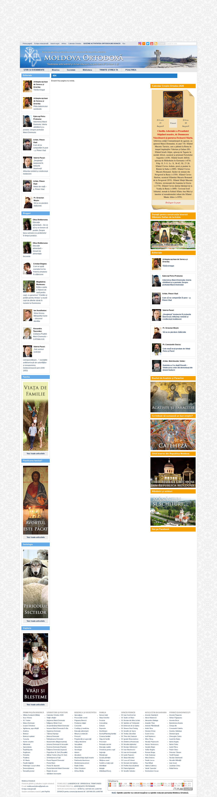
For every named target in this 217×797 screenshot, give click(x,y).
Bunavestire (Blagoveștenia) (57, 742)
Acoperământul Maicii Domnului (58, 726)
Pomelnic (26, 755)
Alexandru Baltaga (151, 720)
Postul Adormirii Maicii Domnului (58, 768)
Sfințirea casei (104, 760)
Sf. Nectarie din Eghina (129, 763)
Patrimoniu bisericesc (82, 760)
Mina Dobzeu (150, 758)
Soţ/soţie (102, 752)
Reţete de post (52, 771)
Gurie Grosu (149, 734)
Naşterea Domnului (53, 731)
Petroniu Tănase (175, 752)
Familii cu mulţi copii (106, 763)
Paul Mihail (149, 763)
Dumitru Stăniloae (175, 731)
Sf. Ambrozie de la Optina (130, 726)
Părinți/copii (103, 755)
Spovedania (27, 747)
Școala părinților (105, 758)
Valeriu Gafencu (150, 766)
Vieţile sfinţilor (51, 718)
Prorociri (77, 736)
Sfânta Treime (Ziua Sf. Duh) (57, 755)
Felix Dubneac (150, 755)
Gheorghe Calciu (175, 736)
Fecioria (102, 720)
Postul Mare (51, 763)
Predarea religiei (80, 723)
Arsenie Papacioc (175, 715)
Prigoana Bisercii (80, 720)
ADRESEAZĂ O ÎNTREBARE (84, 786)
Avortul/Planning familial (107, 734)
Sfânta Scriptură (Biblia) (31, 715)
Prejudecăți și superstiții (82, 739)
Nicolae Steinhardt (175, 758)
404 (54, 75)
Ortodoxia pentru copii (107, 750)
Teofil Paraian (174, 755)
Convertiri (77, 726)
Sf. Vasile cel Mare (127, 718)
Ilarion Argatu (174, 742)
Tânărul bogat (41, 86)
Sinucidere (78, 747)
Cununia (26, 739)
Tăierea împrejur (52, 734)
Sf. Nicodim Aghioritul (128, 744)
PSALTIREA (130, 70)
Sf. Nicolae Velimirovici (129, 747)
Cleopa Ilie (173, 726)
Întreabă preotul (28, 771)
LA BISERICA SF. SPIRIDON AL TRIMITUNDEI (84, 783)
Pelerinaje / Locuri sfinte (31, 766)
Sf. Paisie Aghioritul (128, 768)
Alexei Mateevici (151, 718)
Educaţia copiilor (105, 747)
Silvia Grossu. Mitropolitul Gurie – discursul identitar (40, 316)
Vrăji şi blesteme (80, 742)
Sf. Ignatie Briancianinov (129, 739)
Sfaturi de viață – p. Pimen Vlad (40, 185)
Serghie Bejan (150, 747)
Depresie (102, 728)
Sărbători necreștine (54, 774)
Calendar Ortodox (74, 43)
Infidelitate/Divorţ (105, 771)
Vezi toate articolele (36, 453)
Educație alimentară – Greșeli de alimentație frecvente (35, 249)
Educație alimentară (81, 731)
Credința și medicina (81, 728)
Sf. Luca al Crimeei (128, 760)
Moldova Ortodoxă (28, 781)
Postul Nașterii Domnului (55, 760)
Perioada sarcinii (105, 744)
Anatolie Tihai (150, 723)
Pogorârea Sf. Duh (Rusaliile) (57, 752)
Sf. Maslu (26, 760)
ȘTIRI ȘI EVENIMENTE (34, 70)
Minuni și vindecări (81, 734)
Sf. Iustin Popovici (127, 755)
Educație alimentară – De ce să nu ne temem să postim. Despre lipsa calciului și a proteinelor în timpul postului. (35, 228)
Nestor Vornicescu (151, 744)
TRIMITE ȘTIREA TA (108, 70)
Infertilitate (102, 766)
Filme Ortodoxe (79, 768)
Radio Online (79, 766)
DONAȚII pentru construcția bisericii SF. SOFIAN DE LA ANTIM (80, 791)
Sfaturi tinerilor (104, 718)
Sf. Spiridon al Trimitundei (130, 723)
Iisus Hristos (27, 718)
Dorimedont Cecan (152, 771)
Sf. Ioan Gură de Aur (128, 715)
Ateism (76, 752)
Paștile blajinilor (28, 763)
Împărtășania (27, 750)
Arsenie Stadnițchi (151, 715)
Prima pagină (27, 43)
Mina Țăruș (149, 739)
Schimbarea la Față (54, 758)
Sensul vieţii (103, 715)
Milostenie (26, 744)
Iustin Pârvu (173, 747)
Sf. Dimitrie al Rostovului (129, 742)
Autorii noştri (54, 43)
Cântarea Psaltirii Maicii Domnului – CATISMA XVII (40, 334)
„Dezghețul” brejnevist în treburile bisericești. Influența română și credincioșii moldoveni (35, 166)
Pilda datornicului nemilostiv (41, 103)
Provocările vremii (80, 718)
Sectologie (78, 750)
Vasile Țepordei (150, 768)
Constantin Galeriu (176, 728)
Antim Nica (149, 728)
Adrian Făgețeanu (175, 718)
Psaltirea (26, 758)
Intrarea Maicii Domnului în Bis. (58, 728)
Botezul (25, 734)
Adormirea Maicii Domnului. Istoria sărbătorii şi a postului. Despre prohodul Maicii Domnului (35, 124)
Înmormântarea (28, 768)
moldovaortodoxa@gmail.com (37, 786)
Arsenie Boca (174, 720)
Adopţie (102, 768)
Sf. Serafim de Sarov (128, 731)
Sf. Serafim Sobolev (128, 771)
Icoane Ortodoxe (29, 726)
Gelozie (102, 726)
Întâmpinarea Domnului (55, 739)
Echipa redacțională (41, 43)
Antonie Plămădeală (152, 726)
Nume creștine (28, 742)
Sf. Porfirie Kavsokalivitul (130, 766)
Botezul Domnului (53, 736)
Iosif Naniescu (150, 736)
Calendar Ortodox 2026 (55, 715)
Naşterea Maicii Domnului (56, 720)
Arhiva (64, 43)
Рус (124, 43)
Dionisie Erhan (150, 731)
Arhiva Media (79, 771)
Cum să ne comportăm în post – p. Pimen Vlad (40, 145)
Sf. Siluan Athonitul (127, 758)
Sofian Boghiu (150, 750)
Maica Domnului (28, 723)
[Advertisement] (90, 20)
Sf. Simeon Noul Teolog (129, 728)
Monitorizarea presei (81, 763)
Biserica (55, 70)
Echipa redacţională (29, 789)
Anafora (26, 731)
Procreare (102, 742)
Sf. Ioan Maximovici (128, 750)
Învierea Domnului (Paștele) (56, 747)
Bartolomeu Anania (176, 723)
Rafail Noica (173, 768)
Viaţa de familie (104, 739)
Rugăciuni (26, 752)
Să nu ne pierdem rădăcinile (41, 202)
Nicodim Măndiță (175, 760)
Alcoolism (77, 755)
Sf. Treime (26, 720)
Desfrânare (103, 731)
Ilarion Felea (173, 744)
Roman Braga (150, 752)
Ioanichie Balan (174, 739)
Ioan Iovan (173, 763)
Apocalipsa (78, 715)
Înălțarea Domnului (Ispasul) (57, 750)
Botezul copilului (28, 736)
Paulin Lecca (149, 760)
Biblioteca (87, 70)
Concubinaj (103, 723)
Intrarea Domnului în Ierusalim (57, 744)
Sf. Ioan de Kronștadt (128, 752)
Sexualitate (78, 744)
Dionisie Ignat (174, 734)
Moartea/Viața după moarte (84, 758)
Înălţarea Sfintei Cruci (54, 723)
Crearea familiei (104, 736)
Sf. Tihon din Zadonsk (129, 736)
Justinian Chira (174, 766)
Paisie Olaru (173, 750)
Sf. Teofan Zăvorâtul (128, 734)
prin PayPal (45, 791)
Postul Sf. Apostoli (53, 766)
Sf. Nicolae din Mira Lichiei (130, 720)
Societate (71, 70)
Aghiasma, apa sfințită (31, 728)
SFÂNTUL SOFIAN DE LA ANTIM (90, 789)
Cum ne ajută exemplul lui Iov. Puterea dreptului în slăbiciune (40, 269)
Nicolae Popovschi (151, 742)
